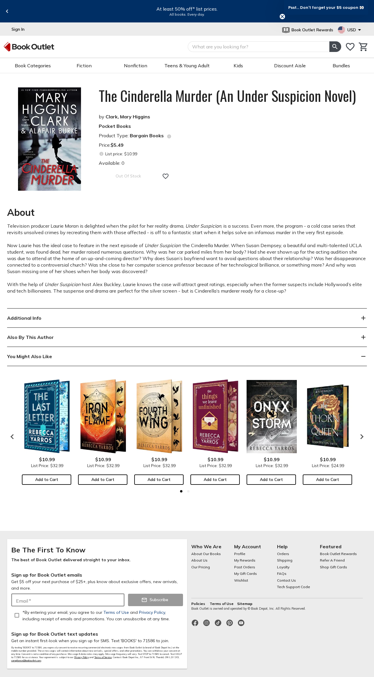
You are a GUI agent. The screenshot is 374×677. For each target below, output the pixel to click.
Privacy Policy (81, 657)
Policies (198, 603)
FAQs (281, 573)
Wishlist (241, 580)
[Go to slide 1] (181, 491)
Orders (283, 554)
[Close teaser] (282, 16)
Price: (111, 145)
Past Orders (244, 567)
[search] (335, 46)
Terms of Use (222, 603)
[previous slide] (7, 11)
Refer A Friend (332, 560)
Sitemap (244, 603)
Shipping (284, 560)
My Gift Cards (245, 573)
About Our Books (206, 554)
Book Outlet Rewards (338, 554)
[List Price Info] (101, 153)
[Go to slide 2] (188, 491)
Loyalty (283, 567)
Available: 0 (111, 163)
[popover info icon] (169, 136)
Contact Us (286, 580)
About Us (199, 560)
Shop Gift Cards (333, 567)
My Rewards (244, 560)
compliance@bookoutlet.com (26, 660)
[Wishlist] (350, 46)
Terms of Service (103, 657)
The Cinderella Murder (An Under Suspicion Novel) (227, 95)
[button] (326, 7)
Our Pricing (200, 567)
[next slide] (360, 436)
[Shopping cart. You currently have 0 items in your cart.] (363, 46)
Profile (239, 554)
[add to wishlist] (165, 176)
